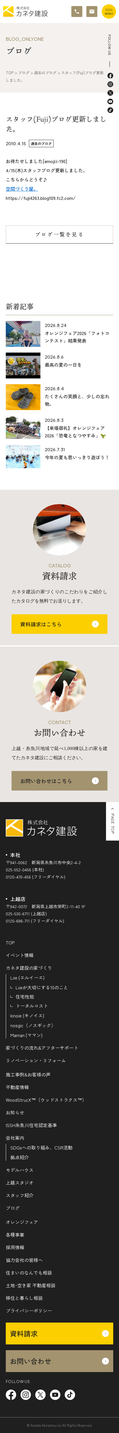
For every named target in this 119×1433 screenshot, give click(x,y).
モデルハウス (20, 1169)
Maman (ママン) (26, 1035)
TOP (10, 942)
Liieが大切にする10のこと (42, 987)
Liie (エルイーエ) (27, 977)
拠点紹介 (19, 1157)
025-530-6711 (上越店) (26, 913)
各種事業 (15, 1234)
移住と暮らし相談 (24, 1297)
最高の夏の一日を (63, 364)
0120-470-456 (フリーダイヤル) (35, 877)
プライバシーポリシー (29, 1310)
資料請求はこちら (41, 624)
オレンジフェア (22, 1221)
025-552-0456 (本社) (25, 869)
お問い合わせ (30, 1361)
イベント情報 (20, 955)
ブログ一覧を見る (59, 234)
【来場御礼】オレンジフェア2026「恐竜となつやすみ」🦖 (75, 431)
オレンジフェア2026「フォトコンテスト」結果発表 (77, 337)
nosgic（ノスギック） (33, 1025)
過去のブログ (41, 143)
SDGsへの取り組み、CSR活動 (41, 1147)
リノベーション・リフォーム (36, 1060)
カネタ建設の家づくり (29, 967)
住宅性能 (25, 996)
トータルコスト (32, 1005)
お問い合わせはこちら (46, 781)
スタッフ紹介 (20, 1195)
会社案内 (15, 1137)
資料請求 (24, 1333)
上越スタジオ (20, 1182)
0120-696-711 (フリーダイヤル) (35, 921)
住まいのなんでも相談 (29, 1272)
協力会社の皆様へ (24, 1259)
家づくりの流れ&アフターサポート (42, 1047)
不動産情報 (17, 1087)
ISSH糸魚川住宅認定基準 (31, 1125)
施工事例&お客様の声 (28, 1074)
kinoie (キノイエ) (27, 1015)
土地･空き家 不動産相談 (30, 1285)
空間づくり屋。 (22, 188)
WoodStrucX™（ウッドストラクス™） (46, 1099)
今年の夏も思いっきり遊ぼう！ (77, 457)
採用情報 (15, 1247)
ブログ (13, 1207)
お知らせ (15, 1112)
